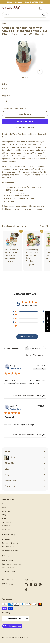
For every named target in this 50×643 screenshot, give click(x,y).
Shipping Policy (8, 568)
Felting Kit (6, 539)
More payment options (25, 127)
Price (4, 84)
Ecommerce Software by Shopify (15, 637)
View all (44, 226)
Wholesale (6, 522)
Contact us (6, 526)
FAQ (4, 518)
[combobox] (25, 15)
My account (6, 529)
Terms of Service (8, 571)
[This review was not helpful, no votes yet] (43, 395)
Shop (4, 507)
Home (4, 23)
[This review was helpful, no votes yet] (38, 395)
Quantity (6, 96)
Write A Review (27, 336)
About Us (6, 511)
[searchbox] (14, 348)
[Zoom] (40, 71)
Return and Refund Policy (12, 564)
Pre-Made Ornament (10, 543)
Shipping (5, 108)
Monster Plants (8, 547)
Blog (4, 515)
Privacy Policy (7, 560)
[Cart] (41, 8)
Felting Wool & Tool (10, 550)
